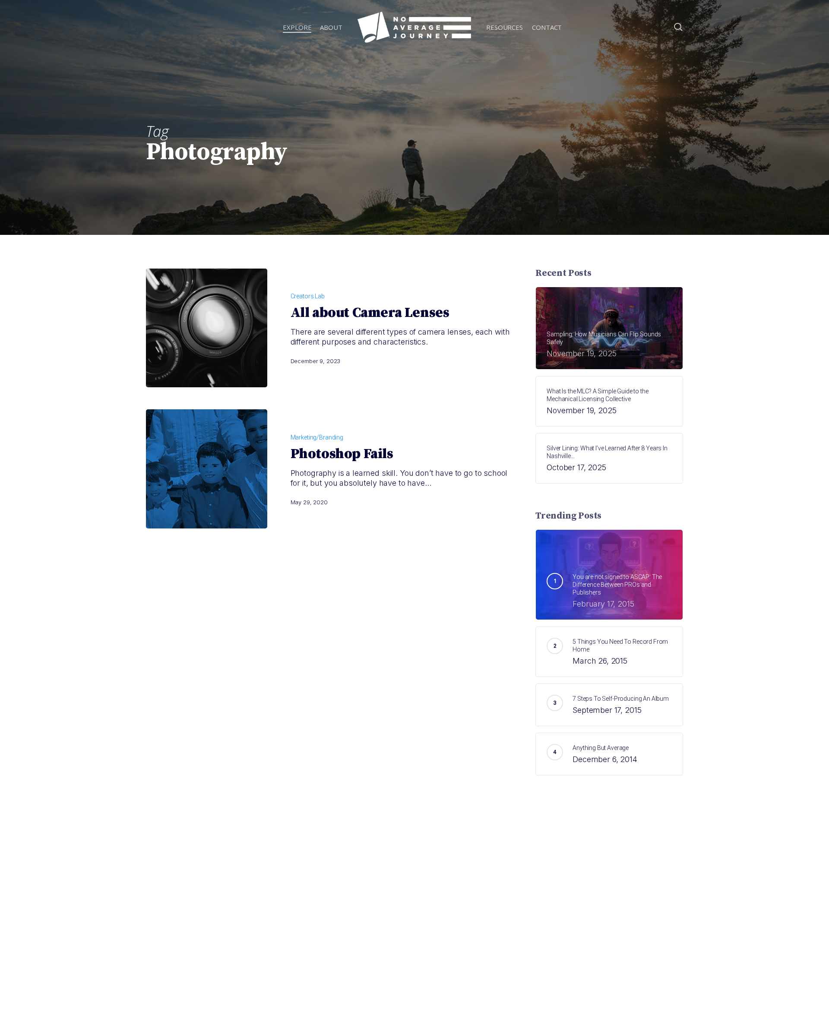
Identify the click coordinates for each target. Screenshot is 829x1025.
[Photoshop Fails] (206, 468)
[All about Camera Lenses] (206, 328)
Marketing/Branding (317, 437)
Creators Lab (308, 296)
